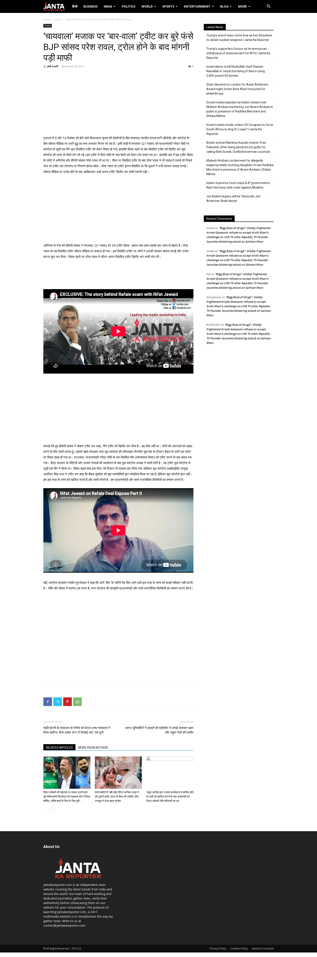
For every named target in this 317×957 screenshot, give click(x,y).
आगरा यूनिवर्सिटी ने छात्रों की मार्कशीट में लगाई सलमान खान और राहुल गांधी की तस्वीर (159, 730)
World (147, 6)
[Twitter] (57, 701)
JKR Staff (52, 66)
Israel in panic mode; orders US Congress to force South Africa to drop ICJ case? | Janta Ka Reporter (239, 129)
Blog (224, 6)
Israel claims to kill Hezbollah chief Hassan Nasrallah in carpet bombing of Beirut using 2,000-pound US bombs (235, 71)
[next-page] (53, 809)
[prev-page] (46, 809)
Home (47, 19)
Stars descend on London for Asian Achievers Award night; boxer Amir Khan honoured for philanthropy (237, 89)
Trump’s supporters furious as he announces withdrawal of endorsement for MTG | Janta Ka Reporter (238, 53)
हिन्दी (74, 6)
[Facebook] (47, 701)
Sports (168, 6)
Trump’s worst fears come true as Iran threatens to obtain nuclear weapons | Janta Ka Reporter (239, 38)
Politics (128, 6)
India (108, 6)
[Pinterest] (67, 701)
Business (90, 6)
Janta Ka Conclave (263, 948)
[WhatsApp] (77, 701)
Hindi (58, 19)
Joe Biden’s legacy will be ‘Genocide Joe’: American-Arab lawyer (233, 199)
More (242, 6)
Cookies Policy (239, 948)
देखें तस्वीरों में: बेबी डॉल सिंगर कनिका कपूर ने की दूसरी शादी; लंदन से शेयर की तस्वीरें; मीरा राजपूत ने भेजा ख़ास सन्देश (117, 797)
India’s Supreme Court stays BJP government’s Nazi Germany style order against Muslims (238, 185)
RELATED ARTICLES (59, 747)
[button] (268, 7)
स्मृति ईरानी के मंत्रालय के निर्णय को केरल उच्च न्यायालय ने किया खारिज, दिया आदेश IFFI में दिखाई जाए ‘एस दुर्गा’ (76, 730)
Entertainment (197, 6)
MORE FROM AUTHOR (93, 747)
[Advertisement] (118, 103)
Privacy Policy (218, 948)
